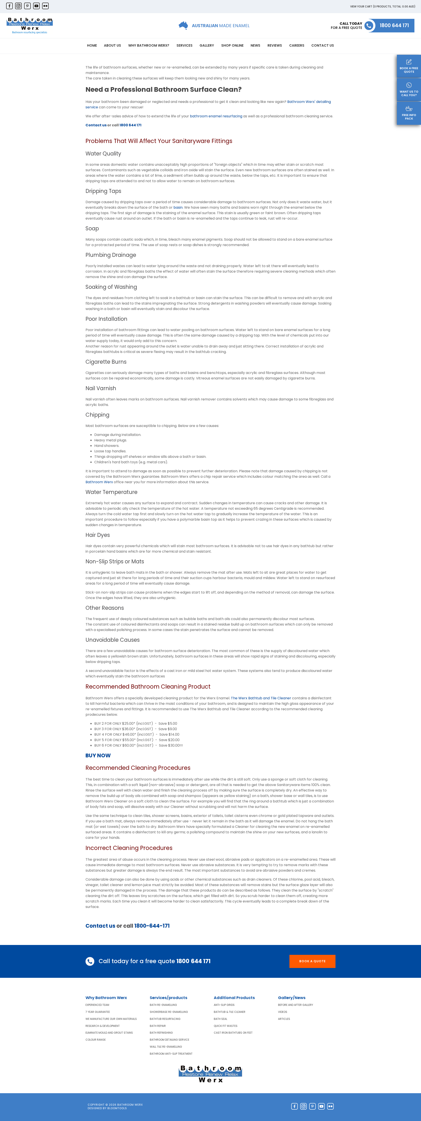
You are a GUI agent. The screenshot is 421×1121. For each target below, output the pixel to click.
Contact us (96, 125)
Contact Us (322, 45)
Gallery (207, 45)
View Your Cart (383, 6)
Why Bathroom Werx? (148, 45)
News (255, 45)
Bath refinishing (161, 1033)
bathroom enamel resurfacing (216, 116)
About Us (112, 45)
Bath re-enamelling (163, 1005)
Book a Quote (312, 961)
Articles (284, 1019)
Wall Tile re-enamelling (166, 1047)
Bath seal (220, 1019)
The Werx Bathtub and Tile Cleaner (261, 698)
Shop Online (232, 45)
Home (92, 45)
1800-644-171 (152, 925)
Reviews (275, 45)
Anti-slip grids (224, 1005)
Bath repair (158, 1026)
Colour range (96, 1040)
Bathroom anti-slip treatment (171, 1054)
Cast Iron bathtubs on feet (233, 1033)
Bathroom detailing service (169, 1040)
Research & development (103, 1026)
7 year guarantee (98, 1012)
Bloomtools (117, 1108)
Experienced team (97, 1005)
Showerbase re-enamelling (169, 1012)
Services (185, 45)
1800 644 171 (394, 25)
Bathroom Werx (99, 482)
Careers (296, 45)
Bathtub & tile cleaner (229, 1012)
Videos (282, 1012)
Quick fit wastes (225, 1026)
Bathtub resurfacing (165, 1019)
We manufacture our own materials (111, 1019)
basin (178, 207)
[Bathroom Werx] (30, 25)
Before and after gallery (295, 1005)
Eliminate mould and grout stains (109, 1033)
